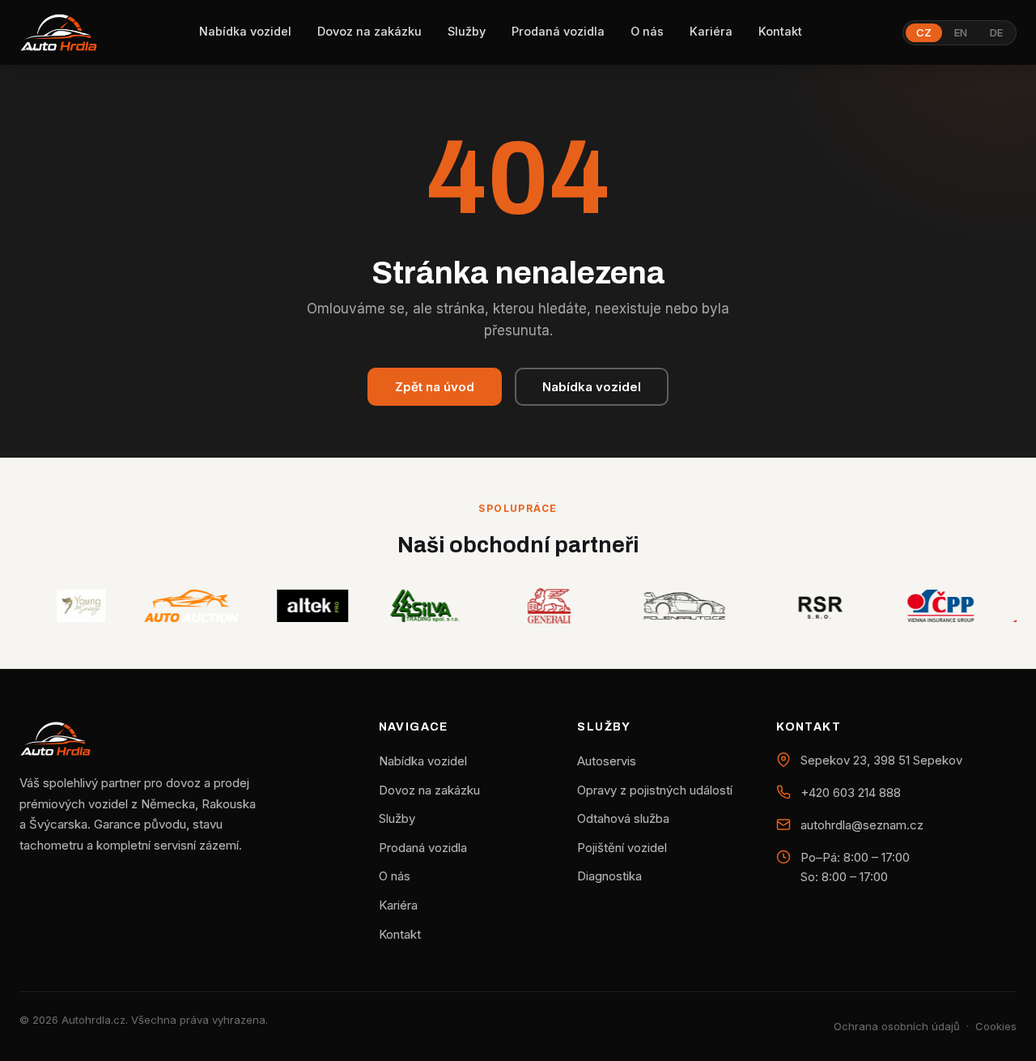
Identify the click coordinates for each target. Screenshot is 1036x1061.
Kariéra (711, 31)
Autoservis (606, 761)
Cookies (996, 1026)
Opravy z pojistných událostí (654, 790)
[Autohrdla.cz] (58, 32)
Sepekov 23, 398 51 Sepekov (881, 760)
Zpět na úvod (434, 386)
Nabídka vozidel (245, 31)
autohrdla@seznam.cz (861, 825)
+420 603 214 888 (850, 792)
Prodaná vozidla (558, 31)
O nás (647, 31)
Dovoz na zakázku (369, 31)
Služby (467, 31)
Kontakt (780, 31)
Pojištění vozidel (622, 847)
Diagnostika (609, 876)
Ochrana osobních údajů (897, 1026)
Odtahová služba (623, 818)
